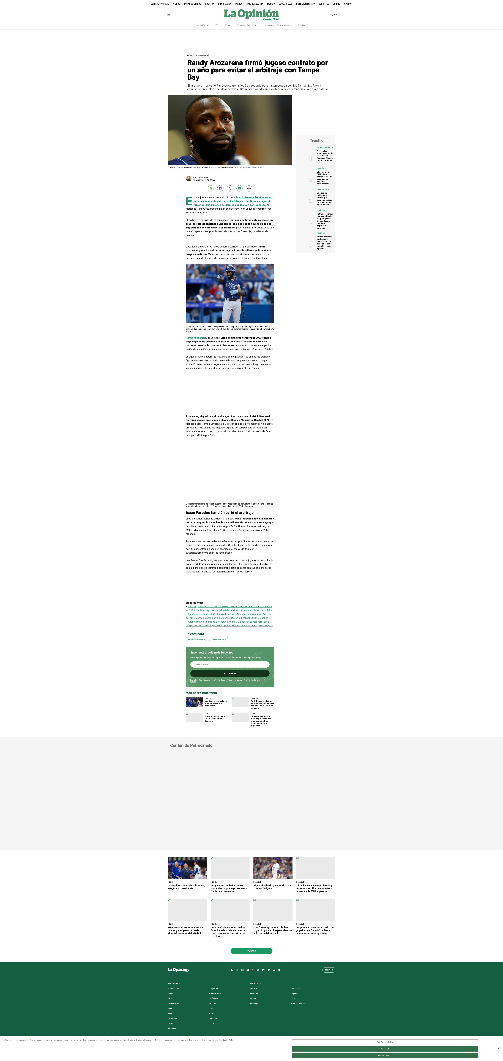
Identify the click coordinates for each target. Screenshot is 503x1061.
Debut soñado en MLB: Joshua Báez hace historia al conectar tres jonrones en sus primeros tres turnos (228, 932)
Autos (211, 1013)
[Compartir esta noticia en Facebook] (220, 188)
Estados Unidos (192, 4)
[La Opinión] (251, 14)
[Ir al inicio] (178, 970)
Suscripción (254, 998)
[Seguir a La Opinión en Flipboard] (263, 970)
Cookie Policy (228, 1040)
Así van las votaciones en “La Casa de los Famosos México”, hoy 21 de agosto (325, 156)
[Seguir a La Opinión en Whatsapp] (268, 970)
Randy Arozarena (196, 337)
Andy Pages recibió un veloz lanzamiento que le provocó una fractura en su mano (262, 704)
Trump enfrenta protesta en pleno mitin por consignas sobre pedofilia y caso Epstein (324, 243)
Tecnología (172, 1018)
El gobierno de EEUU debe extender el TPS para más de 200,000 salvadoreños (324, 178)
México (271, 4)
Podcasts (253, 988)
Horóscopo (254, 1003)
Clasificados (295, 988)
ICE (216, 25)
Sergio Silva (202, 177)
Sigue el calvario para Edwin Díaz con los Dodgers (215, 718)
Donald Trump (203, 25)
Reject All (385, 1049)
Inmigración (224, 4)
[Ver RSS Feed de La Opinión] (279, 970)
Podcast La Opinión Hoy (247, 25)
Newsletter (254, 993)
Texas (170, 1023)
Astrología (172, 1028)
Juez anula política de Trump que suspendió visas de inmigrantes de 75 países (324, 199)
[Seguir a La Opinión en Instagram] (242, 970)
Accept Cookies (384, 1056)
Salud (170, 1013)
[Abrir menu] (169, 15)
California (213, 1018)
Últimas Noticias (160, 4)
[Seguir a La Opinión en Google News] (258, 970)
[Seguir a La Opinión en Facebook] (232, 970)
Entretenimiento (305, 4)
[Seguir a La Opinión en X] (237, 970)
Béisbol (209, 55)
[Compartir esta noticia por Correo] (239, 188)
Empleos (294, 993)
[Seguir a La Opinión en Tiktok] (253, 970)
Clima (293, 998)
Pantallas (302, 25)
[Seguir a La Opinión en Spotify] (274, 970)
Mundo (239, 4)
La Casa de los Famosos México (278, 25)
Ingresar (333, 15)
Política (209, 4)
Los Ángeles (285, 4)
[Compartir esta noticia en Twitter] (230, 188)
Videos (176, 4)
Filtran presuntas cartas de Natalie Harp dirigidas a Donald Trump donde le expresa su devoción (325, 221)
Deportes (324, 4)
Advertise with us (298, 1003)
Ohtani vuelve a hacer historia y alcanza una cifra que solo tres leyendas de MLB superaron (261, 721)
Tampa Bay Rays (219, 639)
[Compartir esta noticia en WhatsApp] (211, 188)
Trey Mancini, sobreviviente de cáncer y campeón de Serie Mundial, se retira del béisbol (185, 930)
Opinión (348, 4)
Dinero (336, 4)
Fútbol (227, 25)
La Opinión (191, 55)
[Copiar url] (249, 188)
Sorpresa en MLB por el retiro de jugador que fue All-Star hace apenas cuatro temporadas (315, 930)
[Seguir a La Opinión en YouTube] (247, 970)
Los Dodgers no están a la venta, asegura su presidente (216, 703)
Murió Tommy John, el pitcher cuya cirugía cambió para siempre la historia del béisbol (272, 930)
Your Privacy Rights (385, 1042)
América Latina (255, 4)
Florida (211, 1023)
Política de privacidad (234, 680)
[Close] (499, 1048)
